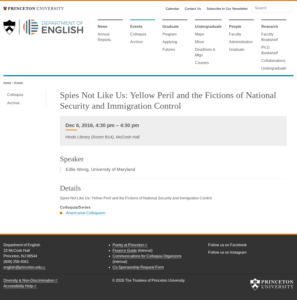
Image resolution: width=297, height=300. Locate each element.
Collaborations (273, 61)
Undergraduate (208, 27)
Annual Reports (104, 37)
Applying (169, 42)
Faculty (235, 34)
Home (7, 83)
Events (136, 26)
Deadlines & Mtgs (205, 52)
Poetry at (128, 245)
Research (269, 27)
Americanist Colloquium (85, 213)
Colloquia (138, 34)
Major (199, 34)
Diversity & (28, 280)
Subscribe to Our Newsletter (227, 8)
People (235, 27)
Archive (136, 42)
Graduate (170, 27)
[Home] (43, 28)
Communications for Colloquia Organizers (147, 256)
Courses (202, 63)
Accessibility (18, 286)
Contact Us (193, 8)
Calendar (172, 8)
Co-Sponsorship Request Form (138, 267)
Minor (199, 42)
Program (169, 34)
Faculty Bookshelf (269, 37)
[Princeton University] (33, 8)
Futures (168, 49)
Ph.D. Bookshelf (269, 50)
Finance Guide (125, 250)
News (102, 27)
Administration (241, 42)
